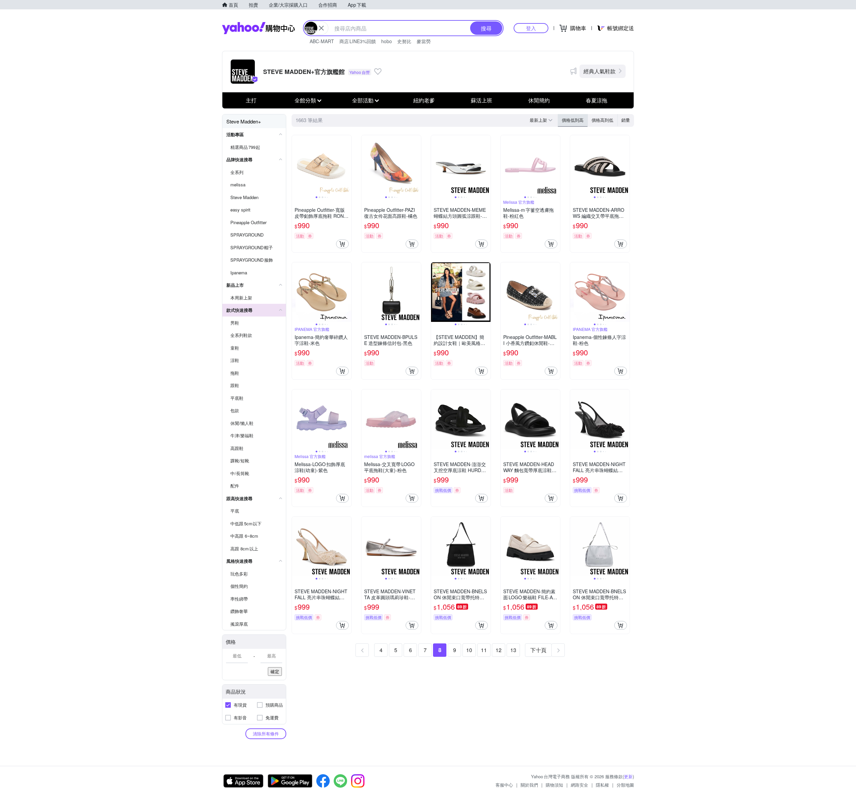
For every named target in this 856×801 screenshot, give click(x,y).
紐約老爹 (424, 100)
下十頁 (538, 650)
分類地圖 (625, 785)
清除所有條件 (266, 733)
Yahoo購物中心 (258, 28)
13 (513, 650)
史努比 (404, 41)
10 (469, 650)
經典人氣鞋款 (599, 71)
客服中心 (504, 785)
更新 (628, 776)
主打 (251, 100)
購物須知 (554, 785)
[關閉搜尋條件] (321, 28)
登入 (531, 27)
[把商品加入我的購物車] (342, 244)
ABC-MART (322, 41)
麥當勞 (424, 41)
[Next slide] (347, 165)
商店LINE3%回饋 (357, 41)
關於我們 (529, 785)
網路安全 (579, 785)
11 (484, 650)
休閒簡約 (539, 100)
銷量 (625, 120)
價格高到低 (602, 120)
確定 (275, 671)
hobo (386, 41)
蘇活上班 (481, 100)
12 (499, 650)
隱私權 (602, 785)
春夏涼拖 (596, 100)
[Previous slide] (296, 165)
